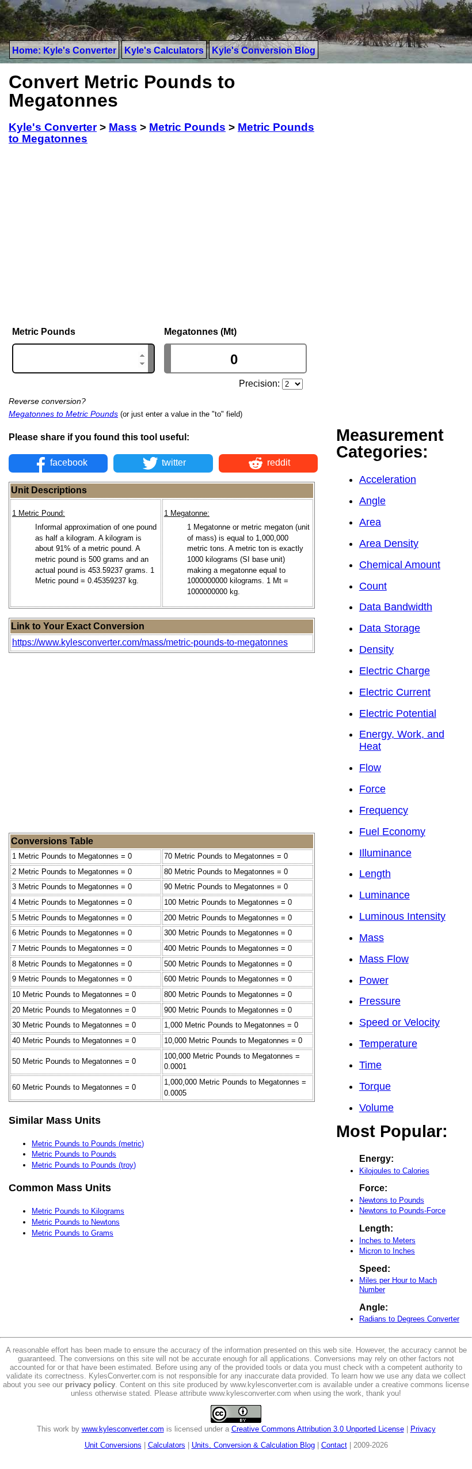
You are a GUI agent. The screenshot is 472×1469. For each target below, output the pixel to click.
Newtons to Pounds (391, 1200)
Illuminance (385, 853)
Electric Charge (394, 671)
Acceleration (387, 479)
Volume (376, 1107)
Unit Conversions (113, 1445)
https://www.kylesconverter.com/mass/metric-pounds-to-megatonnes (150, 642)
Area (370, 522)
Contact (334, 1445)
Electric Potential (397, 713)
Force (372, 789)
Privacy (423, 1429)
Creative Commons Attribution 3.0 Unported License (317, 1429)
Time (370, 1065)
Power (374, 980)
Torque (375, 1086)
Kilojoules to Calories (394, 1170)
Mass (371, 937)
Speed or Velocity (399, 1022)
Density (376, 649)
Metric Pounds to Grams (72, 1233)
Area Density (388, 543)
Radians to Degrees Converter (409, 1319)
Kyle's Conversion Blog (263, 50)
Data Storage (389, 628)
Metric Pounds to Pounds (74, 1154)
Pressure (380, 1001)
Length (375, 873)
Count (373, 586)
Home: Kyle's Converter (64, 50)
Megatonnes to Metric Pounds (63, 413)
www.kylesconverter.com (123, 1429)
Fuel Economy (392, 831)
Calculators (166, 1445)
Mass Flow (384, 959)
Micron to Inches (387, 1251)
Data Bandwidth (395, 607)
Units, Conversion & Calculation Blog (253, 1445)
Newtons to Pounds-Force (402, 1210)
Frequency (383, 810)
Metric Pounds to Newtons (76, 1222)
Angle (372, 501)
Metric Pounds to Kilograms (78, 1211)
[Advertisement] (163, 235)
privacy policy (90, 1384)
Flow (370, 767)
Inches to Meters (387, 1240)
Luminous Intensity (402, 916)
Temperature (388, 1043)
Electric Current (395, 692)
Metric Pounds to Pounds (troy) (84, 1165)
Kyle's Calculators (164, 50)
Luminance (384, 895)
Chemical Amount (399, 565)
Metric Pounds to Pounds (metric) (88, 1143)
